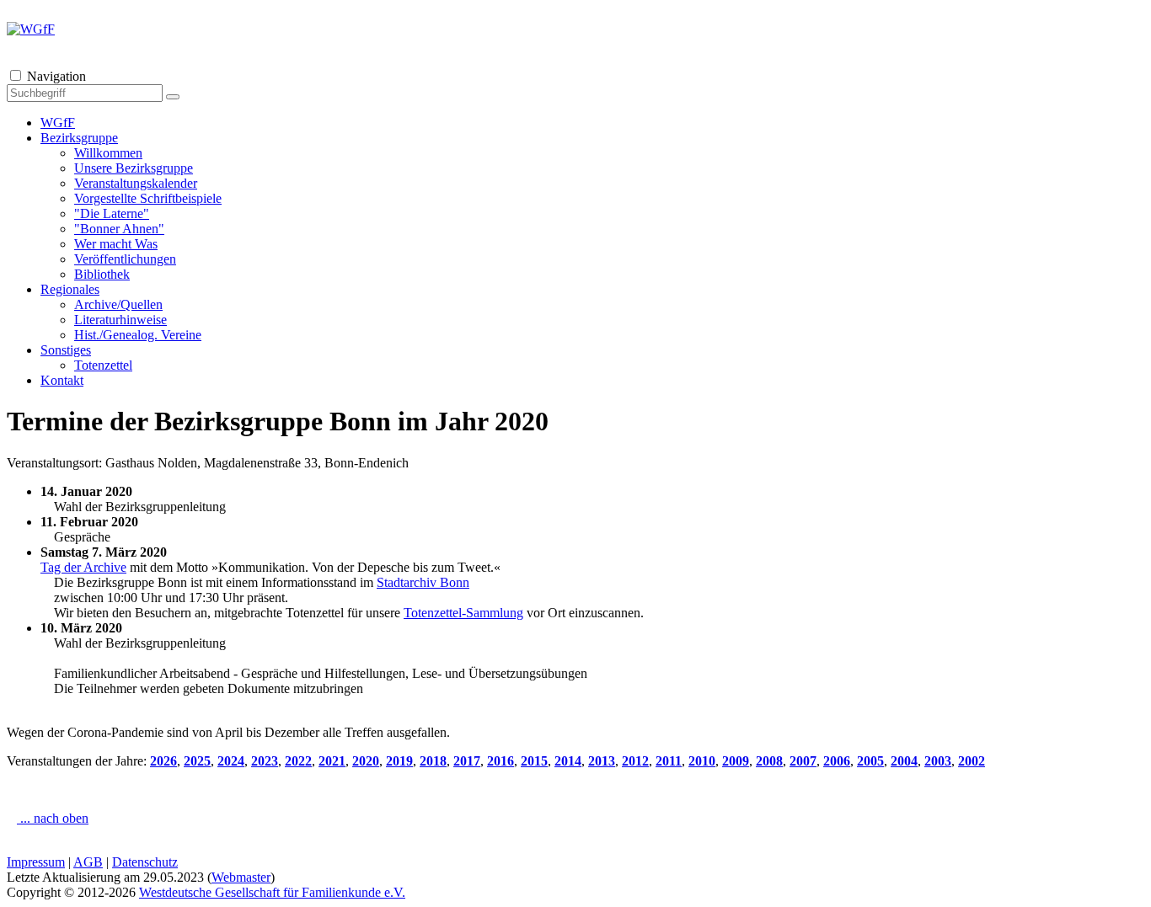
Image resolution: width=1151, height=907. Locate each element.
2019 (399, 761)
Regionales (69, 289)
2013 (601, 761)
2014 (567, 761)
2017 (466, 761)
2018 (433, 761)
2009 (735, 761)
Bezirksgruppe (79, 138)
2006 (836, 761)
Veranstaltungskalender (135, 183)
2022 (298, 761)
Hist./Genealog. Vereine (137, 335)
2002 (971, 761)
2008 (769, 761)
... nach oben (52, 818)
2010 (701, 761)
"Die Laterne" (111, 213)
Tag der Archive (83, 567)
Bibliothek (102, 274)
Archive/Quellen (118, 304)
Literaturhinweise (120, 319)
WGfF (57, 122)
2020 (365, 761)
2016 (500, 761)
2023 (264, 761)
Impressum (36, 862)
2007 (803, 761)
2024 (230, 761)
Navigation (56, 76)
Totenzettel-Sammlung (463, 613)
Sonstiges (65, 350)
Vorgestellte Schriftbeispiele (148, 198)
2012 (635, 761)
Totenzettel (103, 365)
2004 (904, 761)
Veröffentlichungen (125, 259)
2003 (937, 761)
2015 (534, 761)
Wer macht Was (116, 244)
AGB (88, 862)
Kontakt (61, 380)
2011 (669, 761)
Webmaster (240, 877)
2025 (197, 761)
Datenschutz (145, 862)
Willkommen (108, 153)
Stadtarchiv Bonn (423, 582)
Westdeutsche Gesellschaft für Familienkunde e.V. (272, 892)
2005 (870, 761)
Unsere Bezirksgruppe (133, 168)
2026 (163, 761)
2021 (332, 761)
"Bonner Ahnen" (119, 228)
